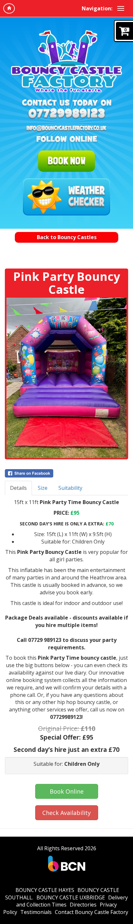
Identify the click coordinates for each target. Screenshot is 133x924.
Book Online (67, 791)
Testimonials (36, 912)
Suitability (70, 487)
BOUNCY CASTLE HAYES (44, 890)
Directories (83, 904)
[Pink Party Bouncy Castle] (66, 378)
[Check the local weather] (66, 197)
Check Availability (66, 813)
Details (18, 487)
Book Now (66, 161)
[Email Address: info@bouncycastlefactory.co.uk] (66, 128)
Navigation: (97, 8)
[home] (9, 8)
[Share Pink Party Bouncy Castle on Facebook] (66, 473)
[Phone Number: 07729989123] (66, 114)
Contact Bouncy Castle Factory (91, 912)
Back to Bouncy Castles (67, 237)
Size (42, 487)
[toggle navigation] (121, 8)
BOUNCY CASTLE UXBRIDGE (70, 897)
